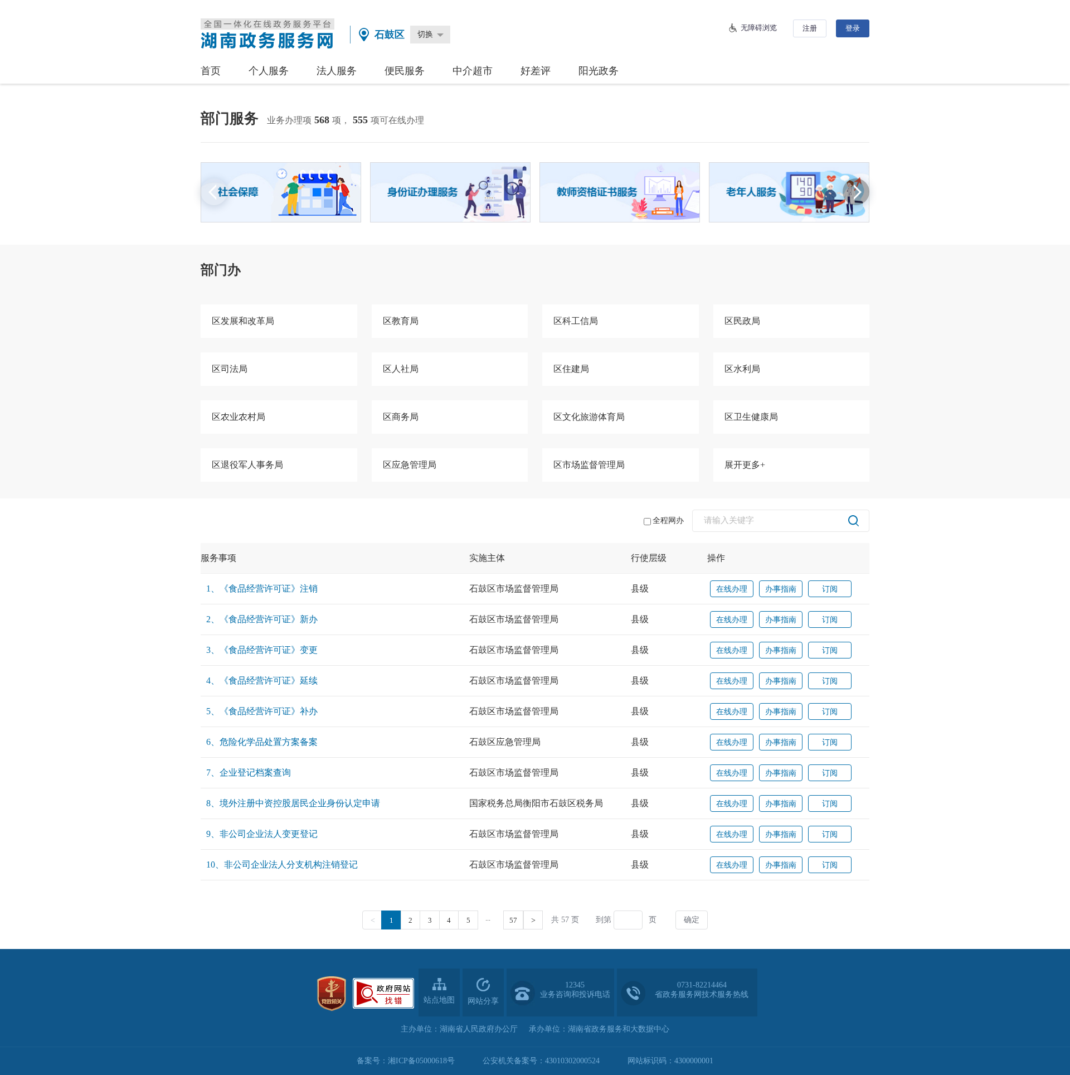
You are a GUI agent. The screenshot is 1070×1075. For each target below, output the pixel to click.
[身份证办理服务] (450, 192)
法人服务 (337, 70)
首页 (211, 70)
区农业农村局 (238, 417)
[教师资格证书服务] (619, 192)
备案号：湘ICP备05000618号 (406, 1061)
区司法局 (229, 369)
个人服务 (269, 70)
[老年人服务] (789, 192)
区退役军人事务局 (247, 464)
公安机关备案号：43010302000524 (541, 1061)
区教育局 (401, 321)
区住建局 (571, 369)
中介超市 (473, 70)
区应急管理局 (409, 464)
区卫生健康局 (751, 417)
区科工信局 (575, 321)
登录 (852, 28)
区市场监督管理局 (589, 464)
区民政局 (742, 321)
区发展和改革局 (243, 321)
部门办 (221, 270)
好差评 (536, 70)
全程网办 (668, 520)
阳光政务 (598, 70)
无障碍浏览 (759, 27)
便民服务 (405, 70)
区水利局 (742, 369)
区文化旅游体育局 (589, 417)
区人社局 (401, 369)
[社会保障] (281, 192)
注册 (809, 28)
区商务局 (401, 417)
